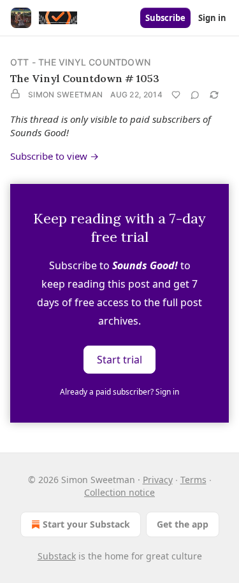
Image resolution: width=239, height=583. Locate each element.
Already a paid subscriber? (119, 391)
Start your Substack (86, 524)
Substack (57, 556)
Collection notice (119, 492)
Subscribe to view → (54, 156)
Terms (193, 480)
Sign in (212, 18)
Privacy (158, 480)
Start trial (119, 360)
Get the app (182, 524)
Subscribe (165, 18)
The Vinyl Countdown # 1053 (84, 78)
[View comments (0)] (195, 94)
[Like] (176, 94)
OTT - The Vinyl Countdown (80, 62)
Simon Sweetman (65, 94)
